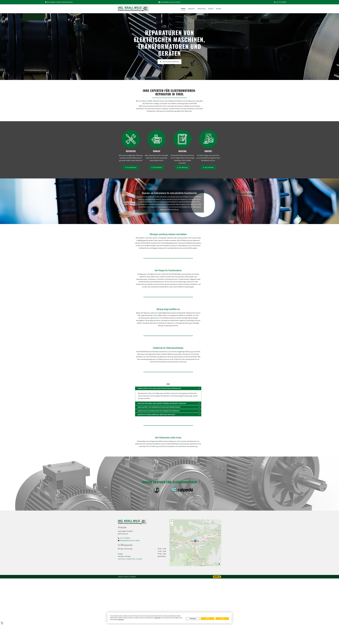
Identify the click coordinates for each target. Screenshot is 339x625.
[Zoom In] (171, 521)
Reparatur (191, 9)
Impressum (121, 559)
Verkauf (210, 9)
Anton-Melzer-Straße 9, (59, 2)
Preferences (193, 618)
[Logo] (135, 8)
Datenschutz (131, 559)
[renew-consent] (2, 623)
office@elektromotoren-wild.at (170, 2)
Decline (207, 618)
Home (183, 9)
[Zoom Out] (171, 524)
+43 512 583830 (281, 2)
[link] (199, 388)
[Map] (195, 542)
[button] (169, 54)
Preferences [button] (121, 619)
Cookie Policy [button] (157, 617)
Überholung (201, 9)
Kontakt (218, 9)
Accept (222, 618)
